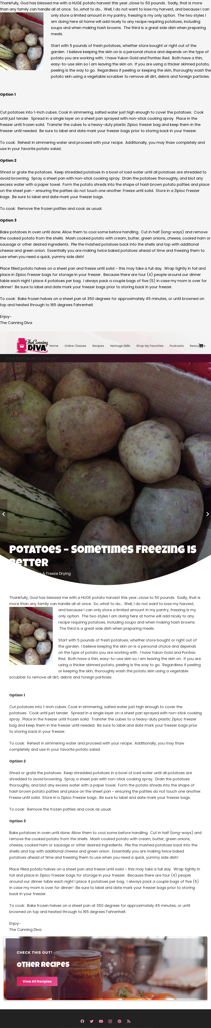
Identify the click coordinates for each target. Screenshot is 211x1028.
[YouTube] (101, 1021)
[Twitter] (91, 1021)
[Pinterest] (119, 1021)
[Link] (31, 342)
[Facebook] (82, 1021)
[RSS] (128, 1021)
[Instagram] (110, 1021)
